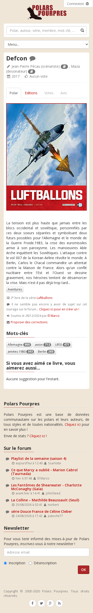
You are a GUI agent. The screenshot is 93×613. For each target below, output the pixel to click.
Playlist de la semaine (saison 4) (38, 458)
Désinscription (45, 563)
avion (42, 344)
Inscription (17, 563)
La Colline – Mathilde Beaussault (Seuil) (45, 500)
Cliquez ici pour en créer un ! (59, 309)
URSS (62, 344)
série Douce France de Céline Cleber (41, 511)
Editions (31, 93)
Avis (64, 93)
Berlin (45, 351)
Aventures (15, 289)
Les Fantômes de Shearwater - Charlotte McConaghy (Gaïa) (46, 487)
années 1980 (20, 351)
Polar (13, 93)
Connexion (76, 3)
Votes (49, 93)
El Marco (54, 316)
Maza (75, 66)
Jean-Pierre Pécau (26, 66)
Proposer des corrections (29, 322)
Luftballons (45, 298)
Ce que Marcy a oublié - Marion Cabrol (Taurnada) (44, 472)
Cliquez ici (73, 424)
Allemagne (19, 344)
